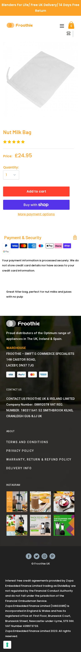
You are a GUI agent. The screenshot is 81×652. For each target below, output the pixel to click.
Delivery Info (19, 468)
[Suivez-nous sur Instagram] (44, 556)
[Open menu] (62, 26)
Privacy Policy (20, 450)
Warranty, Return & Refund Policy (38, 459)
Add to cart (36, 191)
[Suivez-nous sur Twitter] (36, 556)
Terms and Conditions (27, 442)
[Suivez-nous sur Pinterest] (52, 556)
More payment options (36, 214)
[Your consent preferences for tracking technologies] (7, 645)
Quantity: (11, 167)
